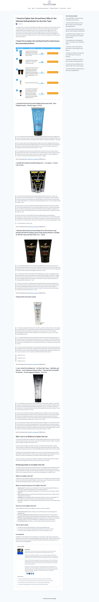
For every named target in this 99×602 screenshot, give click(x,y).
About (33, 8)
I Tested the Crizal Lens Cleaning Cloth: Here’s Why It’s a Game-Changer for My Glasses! (74, 48)
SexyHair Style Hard (23, 103)
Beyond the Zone (22, 297)
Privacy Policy (63, 8)
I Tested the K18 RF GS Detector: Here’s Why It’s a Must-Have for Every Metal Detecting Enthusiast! (74, 24)
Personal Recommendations (42, 8)
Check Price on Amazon (52, 53)
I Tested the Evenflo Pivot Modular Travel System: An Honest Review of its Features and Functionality (75, 35)
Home (29, 8)
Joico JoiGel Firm (22, 368)
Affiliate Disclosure (54, 8)
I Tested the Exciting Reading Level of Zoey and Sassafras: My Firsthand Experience (33, 584)
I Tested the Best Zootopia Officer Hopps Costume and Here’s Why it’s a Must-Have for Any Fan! (35, 580)
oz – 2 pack (41, 234)
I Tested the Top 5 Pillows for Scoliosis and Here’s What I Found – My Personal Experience (75, 54)
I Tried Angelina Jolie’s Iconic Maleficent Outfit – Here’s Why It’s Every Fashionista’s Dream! (75, 42)
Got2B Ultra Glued (23, 163)
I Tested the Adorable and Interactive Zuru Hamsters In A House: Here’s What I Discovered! (34, 578)
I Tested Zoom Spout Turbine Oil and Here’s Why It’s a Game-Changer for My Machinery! (34, 582)
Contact (69, 8)
